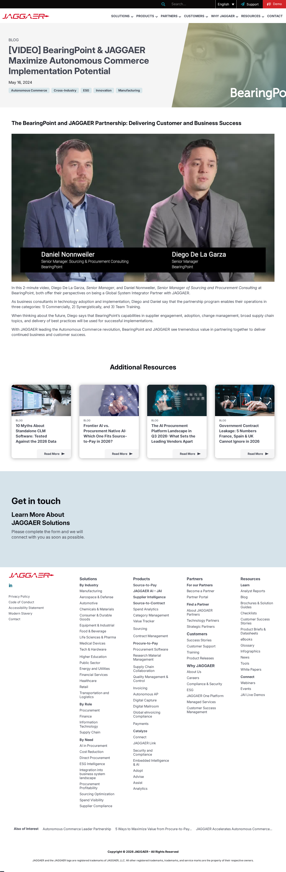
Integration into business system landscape (92, 774)
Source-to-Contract (149, 603)
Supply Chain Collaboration (144, 669)
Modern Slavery (20, 613)
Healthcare (88, 681)
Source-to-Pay (145, 585)
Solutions (120, 16)
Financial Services (94, 675)
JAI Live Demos (253, 695)
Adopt (138, 770)
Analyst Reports (253, 591)
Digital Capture (145, 700)
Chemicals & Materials (97, 609)
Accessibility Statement (26, 608)
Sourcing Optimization (97, 794)
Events (246, 689)
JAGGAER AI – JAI (147, 591)
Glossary (247, 645)
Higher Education (93, 657)
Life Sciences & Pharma (98, 637)
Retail (84, 687)
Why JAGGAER (223, 16)
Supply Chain (90, 732)
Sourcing (140, 628)
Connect (139, 737)
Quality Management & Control (150, 679)
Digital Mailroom (146, 706)
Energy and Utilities (95, 668)
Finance (86, 716)
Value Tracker (144, 621)
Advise (138, 776)
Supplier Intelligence (149, 597)
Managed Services (201, 702)
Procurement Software (150, 649)
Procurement (90, 710)
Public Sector (90, 663)
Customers (194, 16)
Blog (244, 597)
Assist (137, 783)
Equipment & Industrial (97, 625)
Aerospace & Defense (96, 597)
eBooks (246, 639)
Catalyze (140, 731)
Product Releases (200, 658)
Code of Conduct (21, 602)
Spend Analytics (145, 609)
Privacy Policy (19, 596)
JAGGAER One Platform (205, 696)
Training (193, 652)
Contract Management (150, 636)
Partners (169, 16)
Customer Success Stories (255, 621)
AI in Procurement (93, 745)
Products (145, 16)
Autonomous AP (145, 694)
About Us (194, 672)
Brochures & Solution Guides (257, 605)
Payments (140, 724)
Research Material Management (147, 657)
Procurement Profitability (90, 786)
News (245, 657)
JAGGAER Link (144, 743)
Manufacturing (91, 591)
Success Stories (199, 640)
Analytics (140, 788)
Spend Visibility (92, 800)
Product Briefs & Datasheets (253, 631)
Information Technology (89, 724)
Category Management (151, 615)
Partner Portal (197, 597)
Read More (51, 453)
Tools (245, 663)
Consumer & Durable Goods (96, 617)
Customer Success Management (201, 710)
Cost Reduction (91, 752)
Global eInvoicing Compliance (146, 714)
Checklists (249, 613)
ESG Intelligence (92, 764)
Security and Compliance (143, 752)
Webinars (248, 683)
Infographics (250, 651)
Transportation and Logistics (94, 695)
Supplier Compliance (96, 806)
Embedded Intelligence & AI (151, 762)
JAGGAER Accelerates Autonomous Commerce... (234, 829)
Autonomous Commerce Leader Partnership (77, 829)
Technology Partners (203, 620)
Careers (193, 678)
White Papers (251, 669)
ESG (190, 690)
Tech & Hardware (93, 649)
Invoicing (140, 688)
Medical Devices (92, 643)
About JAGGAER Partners (200, 612)
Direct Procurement (95, 758)
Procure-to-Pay (145, 643)
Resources (250, 16)
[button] (226, 4)
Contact (275, 16)
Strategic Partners (201, 626)
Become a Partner (200, 591)
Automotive (89, 603)
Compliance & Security (204, 684)
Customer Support (201, 646)
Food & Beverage (93, 631)
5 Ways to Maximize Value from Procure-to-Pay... (153, 829)
